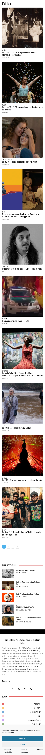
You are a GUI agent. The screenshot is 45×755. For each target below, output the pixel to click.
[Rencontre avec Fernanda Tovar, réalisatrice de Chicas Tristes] (8, 609)
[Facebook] (13, 689)
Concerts (18, 572)
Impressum (40, 749)
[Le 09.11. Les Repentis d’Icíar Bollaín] (22, 403)
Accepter (22, 738)
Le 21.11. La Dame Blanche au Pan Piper (27, 594)
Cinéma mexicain (20, 610)
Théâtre (4, 50)
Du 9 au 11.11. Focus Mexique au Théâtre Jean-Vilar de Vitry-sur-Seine (22, 533)
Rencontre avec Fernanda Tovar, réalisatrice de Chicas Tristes (25, 607)
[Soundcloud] (25, 689)
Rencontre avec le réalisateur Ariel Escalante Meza (22, 268)
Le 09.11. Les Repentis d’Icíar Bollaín (16, 427)
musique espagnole (33, 650)
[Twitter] (31, 689)
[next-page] (17, 547)
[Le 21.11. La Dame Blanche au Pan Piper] (8, 597)
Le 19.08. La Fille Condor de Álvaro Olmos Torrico (28, 618)
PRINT (39, 716)
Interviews (5, 266)
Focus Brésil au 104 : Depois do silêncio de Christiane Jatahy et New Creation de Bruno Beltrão (22, 374)
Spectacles (5, 371)
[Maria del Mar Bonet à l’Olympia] (8, 573)
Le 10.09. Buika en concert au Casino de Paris (28, 583)
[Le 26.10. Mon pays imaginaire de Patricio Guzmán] (22, 455)
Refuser (22, 744)
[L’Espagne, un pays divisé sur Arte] (22, 296)
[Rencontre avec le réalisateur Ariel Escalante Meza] (22, 244)
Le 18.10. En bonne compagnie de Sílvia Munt (19, 161)
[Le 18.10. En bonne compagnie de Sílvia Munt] (22, 137)
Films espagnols (20, 666)
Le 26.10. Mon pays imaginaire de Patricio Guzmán (22, 479)
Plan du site (36, 724)
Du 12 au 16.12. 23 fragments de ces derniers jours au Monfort (22, 108)
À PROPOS (37, 704)
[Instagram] (19, 689)
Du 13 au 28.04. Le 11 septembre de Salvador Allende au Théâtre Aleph (20, 53)
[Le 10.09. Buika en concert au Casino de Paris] (8, 585)
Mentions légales (35, 720)
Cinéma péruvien (20, 622)
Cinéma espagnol (7, 159)
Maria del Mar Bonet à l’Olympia (25, 570)
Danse (4, 105)
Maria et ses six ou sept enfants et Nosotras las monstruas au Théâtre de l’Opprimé (21, 215)
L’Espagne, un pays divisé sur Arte (15, 320)
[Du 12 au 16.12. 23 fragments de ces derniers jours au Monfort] (22, 82)
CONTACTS (37, 708)
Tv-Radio (4, 319)
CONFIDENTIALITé (35, 712)
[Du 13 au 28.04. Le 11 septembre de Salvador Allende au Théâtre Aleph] (22, 28)
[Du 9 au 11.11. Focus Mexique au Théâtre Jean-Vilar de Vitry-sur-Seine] (22, 507)
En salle (4, 425)
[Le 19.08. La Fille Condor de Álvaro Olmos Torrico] (8, 621)
